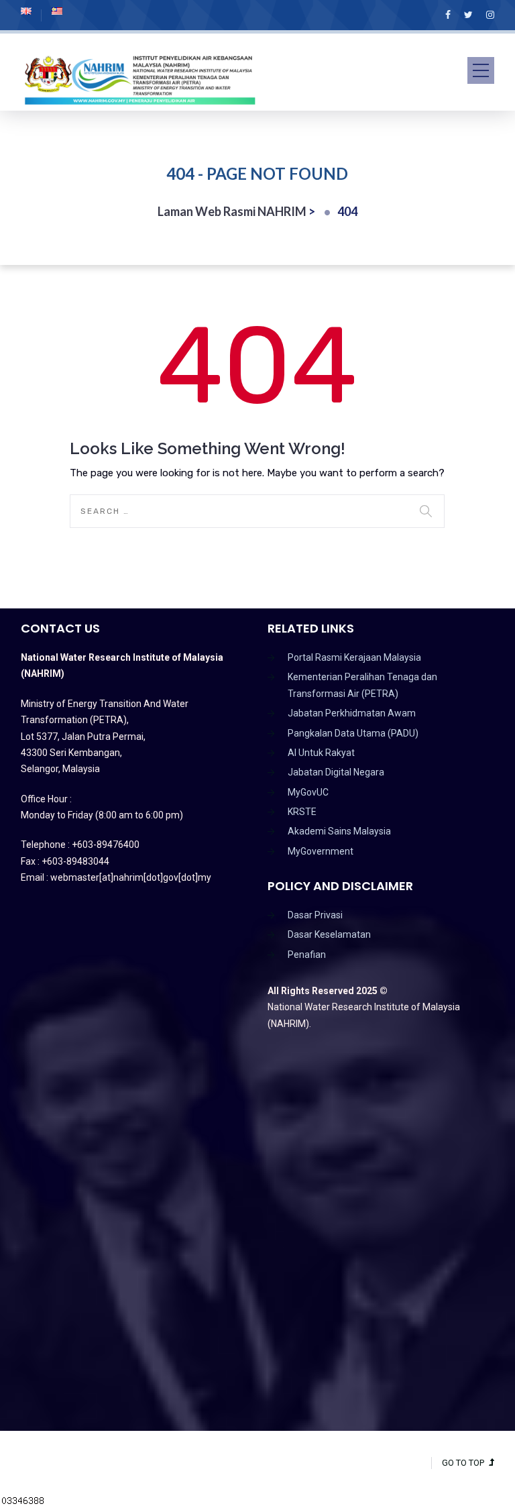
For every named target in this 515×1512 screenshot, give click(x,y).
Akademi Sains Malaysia (339, 831)
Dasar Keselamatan (329, 934)
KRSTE (302, 811)
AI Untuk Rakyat (321, 752)
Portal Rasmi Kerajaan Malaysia (354, 657)
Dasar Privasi (315, 915)
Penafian (307, 954)
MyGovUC (308, 792)
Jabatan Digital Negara (336, 772)
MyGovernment (320, 851)
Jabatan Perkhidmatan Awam (352, 713)
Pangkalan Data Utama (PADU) (353, 733)
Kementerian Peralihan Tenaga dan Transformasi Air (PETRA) (362, 684)
